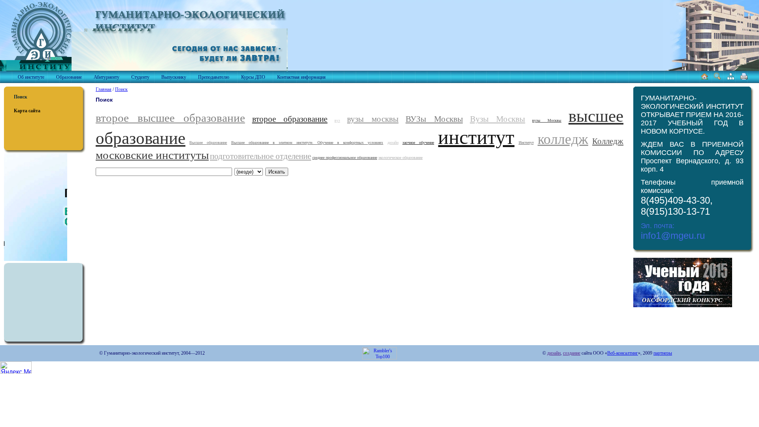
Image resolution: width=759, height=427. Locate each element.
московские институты (152, 155)
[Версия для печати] (744, 78)
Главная (103, 89)
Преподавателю (213, 77)
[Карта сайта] (730, 78)
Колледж (607, 141)
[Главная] (704, 78)
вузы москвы (372, 119)
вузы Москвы (546, 120)
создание (571, 353)
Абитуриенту (106, 77)
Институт (526, 142)
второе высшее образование (170, 117)
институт (476, 137)
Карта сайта (27, 110)
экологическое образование (400, 157)
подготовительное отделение (260, 156)
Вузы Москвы (497, 119)
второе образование (290, 119)
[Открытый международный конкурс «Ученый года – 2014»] (682, 305)
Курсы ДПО (253, 77)
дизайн (392, 142)
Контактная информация (301, 77)
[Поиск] (717, 78)
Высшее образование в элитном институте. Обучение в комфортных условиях (307, 142)
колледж (563, 139)
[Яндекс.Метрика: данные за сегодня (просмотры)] (16, 367)
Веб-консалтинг (622, 353)
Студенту (140, 77)
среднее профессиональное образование (344, 157)
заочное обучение (418, 142)
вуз (337, 120)
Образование (69, 77)
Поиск (20, 97)
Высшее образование (208, 142)
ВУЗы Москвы (434, 119)
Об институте (31, 77)
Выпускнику (173, 77)
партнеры (662, 353)
